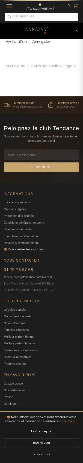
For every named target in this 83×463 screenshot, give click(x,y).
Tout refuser (41, 442)
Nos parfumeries (15, 390)
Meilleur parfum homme (19, 343)
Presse (8, 397)
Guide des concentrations (21, 350)
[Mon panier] (76, 6)
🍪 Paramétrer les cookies (23, 249)
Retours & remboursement (21, 243)
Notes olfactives (14, 323)
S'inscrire (41, 167)
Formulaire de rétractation (21, 236)
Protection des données (19, 216)
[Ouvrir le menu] (77, 31)
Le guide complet (15, 309)
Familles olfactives (16, 330)
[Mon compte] (68, 6)
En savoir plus (69, 421)
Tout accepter (41, 431)
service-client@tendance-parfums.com (28, 277)
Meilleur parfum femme (19, 336)
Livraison (10, 403)
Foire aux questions (17, 202)
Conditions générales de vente (24, 222)
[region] (41, 104)
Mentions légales (15, 209)
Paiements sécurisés (18, 229)
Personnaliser (41, 454)
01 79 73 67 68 (18, 269)
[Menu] (9, 6)
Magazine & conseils (18, 316)
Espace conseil (14, 383)
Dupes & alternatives (18, 357)
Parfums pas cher (15, 363)
